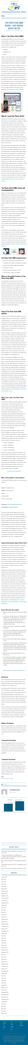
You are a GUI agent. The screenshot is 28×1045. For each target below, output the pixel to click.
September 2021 (5, 971)
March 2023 (4, 959)
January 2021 (4, 990)
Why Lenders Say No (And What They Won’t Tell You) (13, 868)
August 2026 (4, 877)
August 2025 (4, 905)
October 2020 (4, 997)
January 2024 (4, 947)
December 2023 (4, 950)
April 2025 (3, 914)
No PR (5, 778)
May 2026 (3, 884)
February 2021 (4, 987)
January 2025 (4, 921)
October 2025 (4, 900)
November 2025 (4, 898)
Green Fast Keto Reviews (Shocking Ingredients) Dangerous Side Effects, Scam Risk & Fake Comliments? (19, 806)
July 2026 (3, 879)
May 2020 (3, 1008)
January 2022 (4, 961)
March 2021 (4, 985)
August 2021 (4, 973)
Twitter (21, 1022)
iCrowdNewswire (18, 30)
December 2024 (4, 924)
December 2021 (4, 964)
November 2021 (4, 966)
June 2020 (3, 1006)
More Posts (13, 792)
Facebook (21, 1025)
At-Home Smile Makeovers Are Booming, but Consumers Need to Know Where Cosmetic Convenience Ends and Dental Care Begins (13, 856)
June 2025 (3, 910)
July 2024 (3, 936)
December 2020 (4, 992)
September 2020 (5, 999)
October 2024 (4, 928)
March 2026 (4, 888)
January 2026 (4, 893)
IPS (2, 778)
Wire (8, 778)
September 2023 (5, 952)
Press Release (6, 784)
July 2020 (3, 1004)
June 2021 (3, 978)
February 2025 (4, 919)
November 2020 (4, 994)
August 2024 (4, 933)
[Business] (14, 7)
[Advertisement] (14, 828)
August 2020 (4, 1001)
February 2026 (4, 891)
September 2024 (5, 931)
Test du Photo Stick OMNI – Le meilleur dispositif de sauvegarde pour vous (8, 808)
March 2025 (4, 917)
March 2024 (4, 945)
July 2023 (3, 954)
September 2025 (5, 903)
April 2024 (3, 943)
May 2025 (3, 912)
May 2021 (3, 980)
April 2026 (3, 886)
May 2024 (3, 940)
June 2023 (3, 957)
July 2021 (3, 976)
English (11, 778)
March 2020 (4, 1013)
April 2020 (3, 1011)
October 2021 (4, 968)
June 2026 (3, 881)
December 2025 (4, 896)
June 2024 (3, 938)
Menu (3, 16)
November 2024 (4, 926)
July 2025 (3, 907)
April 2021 (3, 983)
